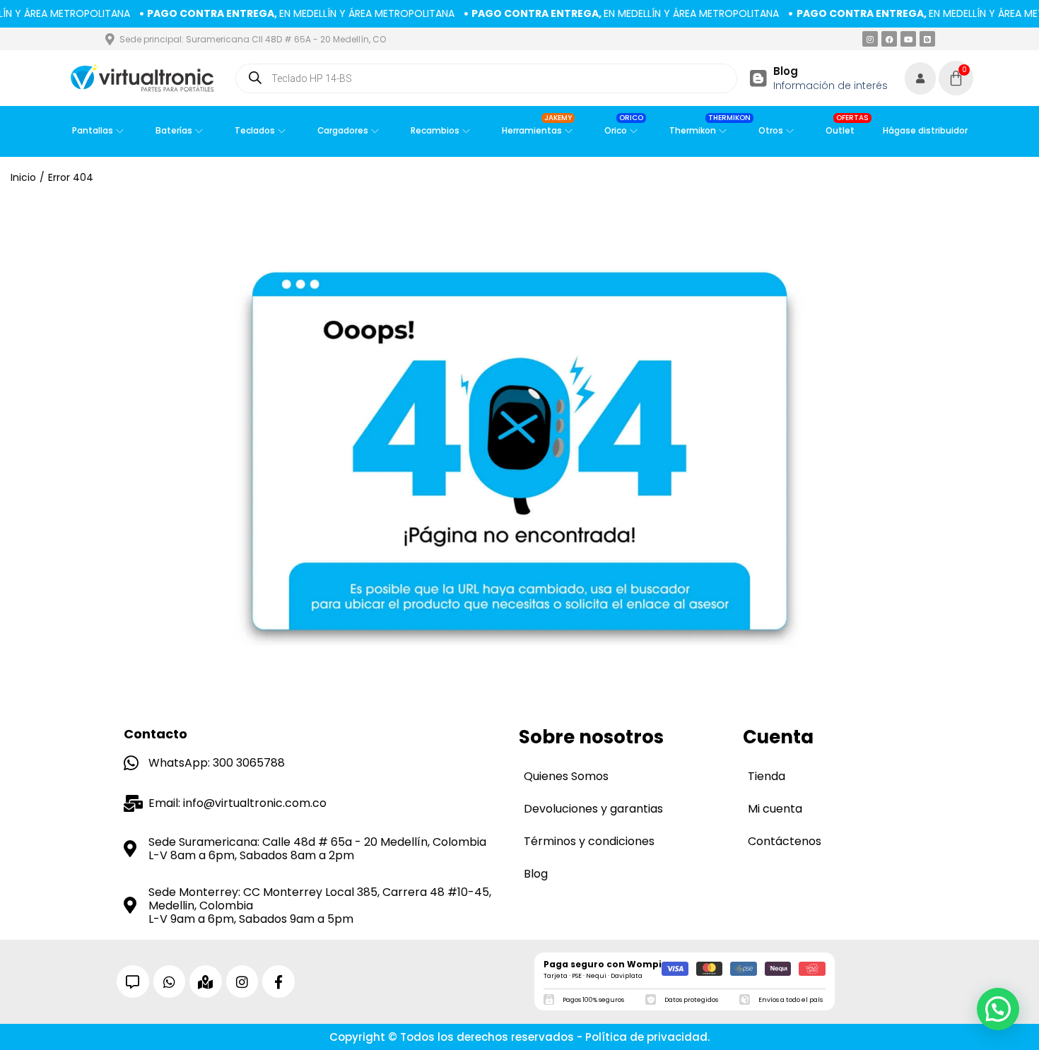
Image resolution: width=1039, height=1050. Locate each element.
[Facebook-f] (278, 981)
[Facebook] (889, 39)
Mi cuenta (775, 809)
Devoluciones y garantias (593, 809)
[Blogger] (927, 39)
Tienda (766, 776)
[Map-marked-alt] (205, 981)
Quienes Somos (566, 776)
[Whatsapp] (169, 981)
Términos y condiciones (589, 841)
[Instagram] (870, 39)
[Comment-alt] (133, 981)
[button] (998, 1009)
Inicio (23, 177)
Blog (785, 71)
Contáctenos (784, 841)
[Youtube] (908, 39)
